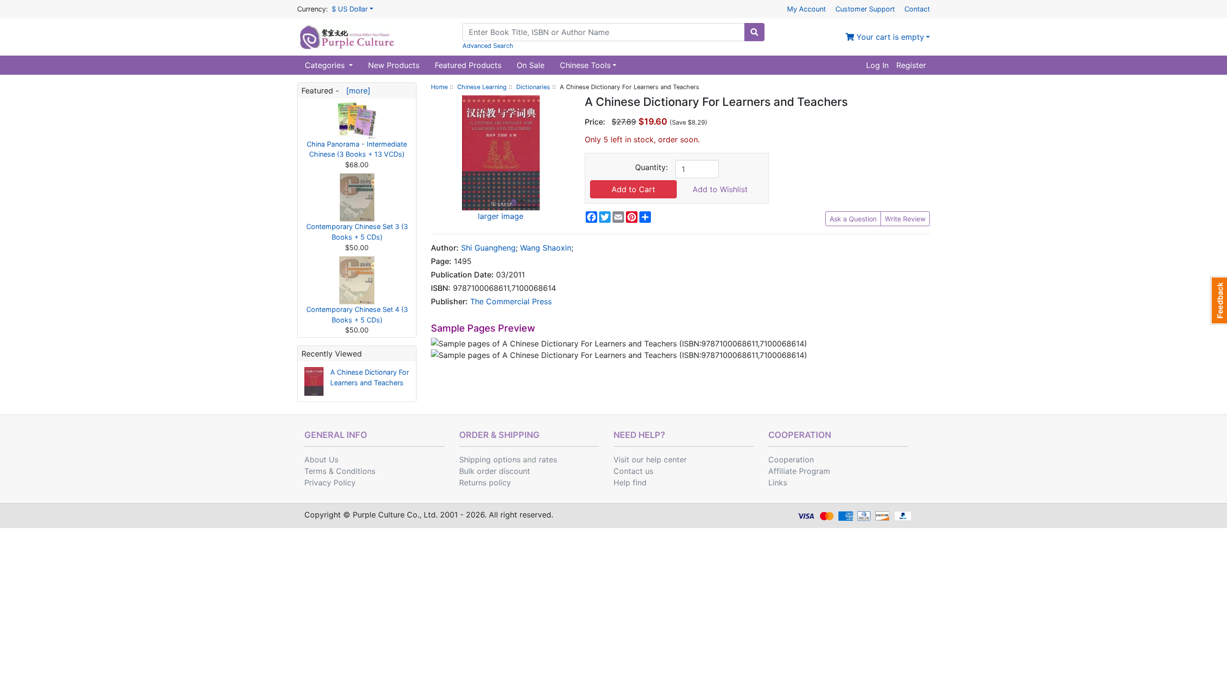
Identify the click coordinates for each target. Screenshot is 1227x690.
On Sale (530, 65)
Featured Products (468, 65)
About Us (321, 459)
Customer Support (865, 9)
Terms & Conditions (339, 471)
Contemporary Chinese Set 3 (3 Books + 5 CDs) (357, 231)
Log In (877, 65)
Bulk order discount (494, 471)
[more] (355, 90)
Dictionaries (533, 87)
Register (911, 65)
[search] (754, 32)
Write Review (905, 219)
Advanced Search (488, 45)
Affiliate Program (799, 471)
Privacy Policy (330, 482)
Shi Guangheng (488, 248)
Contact (917, 9)
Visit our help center (650, 459)
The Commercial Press (511, 301)
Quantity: (651, 167)
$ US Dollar (350, 9)
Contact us (633, 471)
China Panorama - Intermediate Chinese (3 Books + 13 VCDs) (357, 149)
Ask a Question (853, 219)
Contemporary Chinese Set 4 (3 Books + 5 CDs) (357, 314)
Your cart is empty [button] (889, 37)
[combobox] (604, 32)
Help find (630, 482)
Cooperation (791, 459)
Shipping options (490, 459)
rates (548, 459)
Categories (326, 65)
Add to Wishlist (720, 189)
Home (439, 87)
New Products (393, 65)
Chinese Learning (482, 87)
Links (777, 482)
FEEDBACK (1218, 300)
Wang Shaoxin (545, 248)
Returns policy (485, 482)
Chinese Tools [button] (585, 65)
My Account (806, 9)
